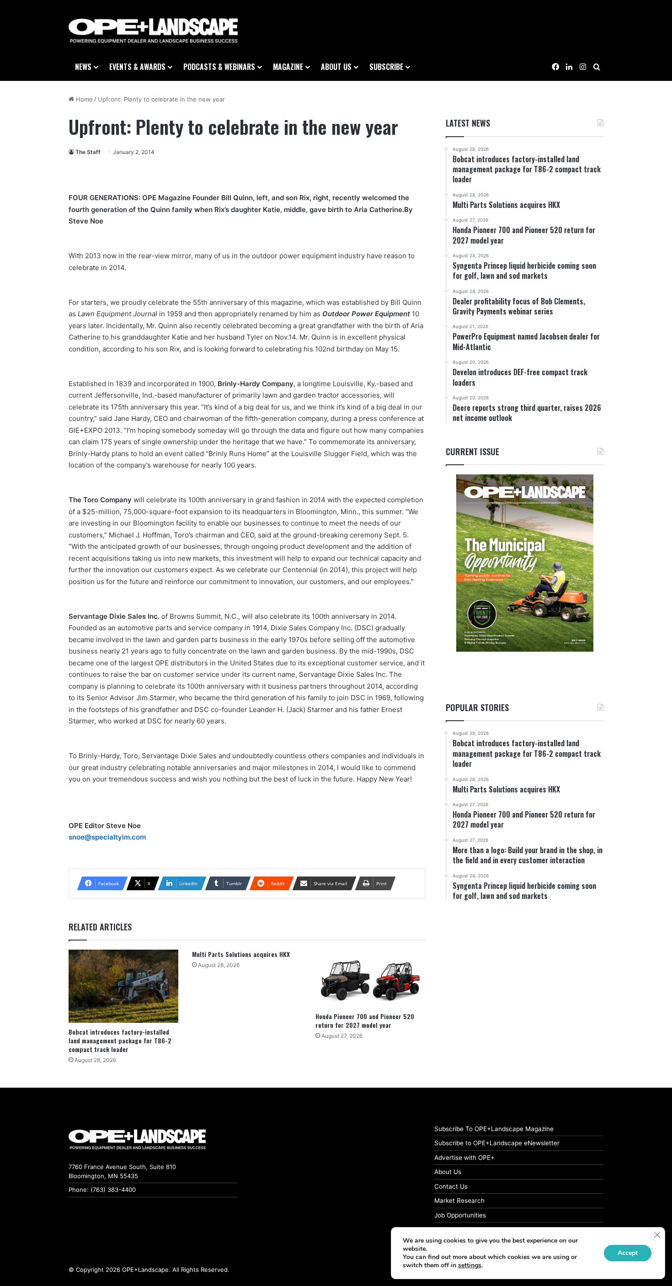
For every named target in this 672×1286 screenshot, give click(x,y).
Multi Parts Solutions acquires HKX (241, 954)
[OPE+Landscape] (153, 31)
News (83, 66)
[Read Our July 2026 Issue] (524, 563)
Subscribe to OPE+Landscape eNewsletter (497, 1143)
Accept (628, 1253)
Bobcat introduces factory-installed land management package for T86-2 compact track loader (120, 1040)
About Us (447, 1171)
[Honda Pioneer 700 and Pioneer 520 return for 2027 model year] (370, 978)
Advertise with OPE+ (464, 1157)
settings (469, 1265)
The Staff (88, 152)
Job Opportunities (460, 1215)
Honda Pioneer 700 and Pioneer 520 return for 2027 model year (364, 1020)
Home (83, 99)
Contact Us (451, 1186)
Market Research (459, 1200)
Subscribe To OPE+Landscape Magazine (494, 1128)
